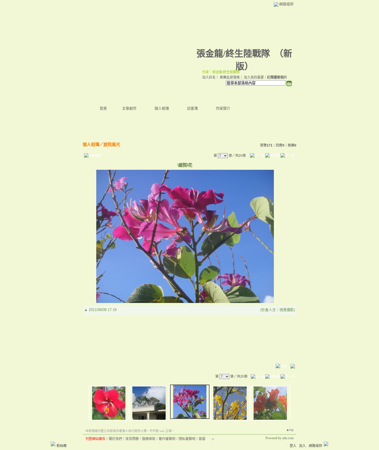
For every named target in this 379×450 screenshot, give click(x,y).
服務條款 (148, 439)
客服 (202, 439)
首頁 (103, 108)
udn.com (288, 438)
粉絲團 (62, 446)
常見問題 (132, 439)
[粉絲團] (53, 444)
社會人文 (268, 310)
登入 (293, 446)
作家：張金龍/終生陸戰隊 (221, 72)
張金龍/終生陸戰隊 (233, 54)
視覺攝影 (286, 310)
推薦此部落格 (230, 77)
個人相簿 (162, 108)
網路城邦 (286, 4)
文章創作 (129, 108)
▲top (290, 430)
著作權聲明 (167, 439)
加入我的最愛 (254, 77)
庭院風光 (111, 144)
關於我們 (115, 439)
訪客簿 (192, 108)
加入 (302, 446)
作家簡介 (223, 108)
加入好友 (209, 77)
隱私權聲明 (187, 439)
